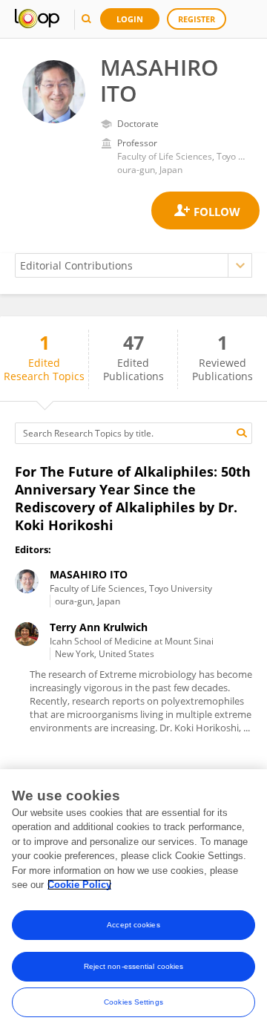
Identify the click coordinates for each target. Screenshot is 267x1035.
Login (129, 19)
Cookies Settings (133, 1002)
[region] (133, 902)
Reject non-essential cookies (134, 966)
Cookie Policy (79, 884)
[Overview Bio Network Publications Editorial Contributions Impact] (133, 265)
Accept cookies (133, 925)
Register (196, 19)
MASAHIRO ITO (89, 574)
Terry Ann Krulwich (99, 627)
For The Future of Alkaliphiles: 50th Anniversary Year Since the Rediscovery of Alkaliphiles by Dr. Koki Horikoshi (133, 498)
